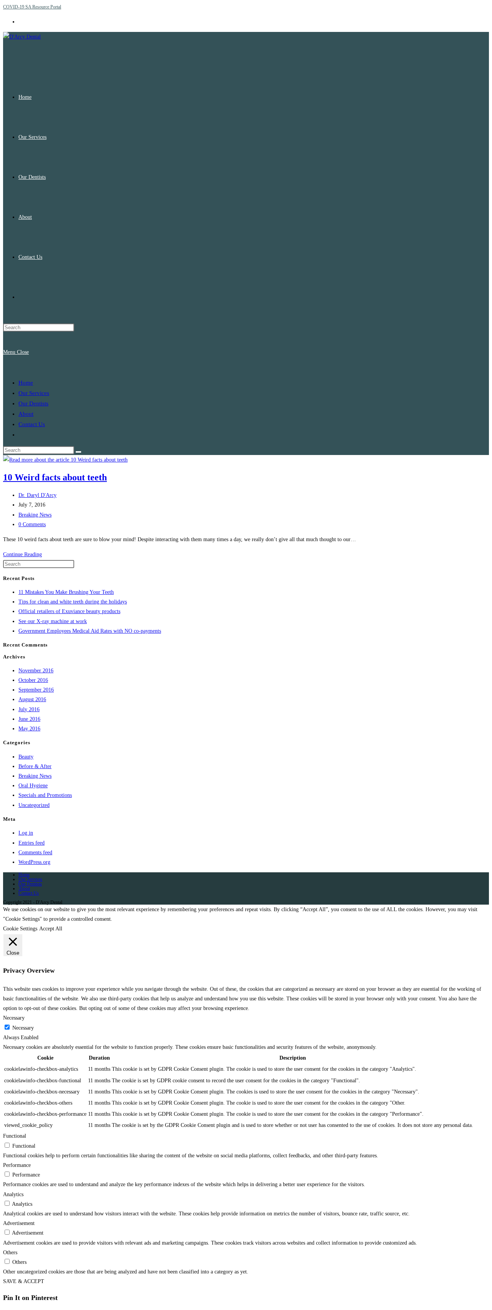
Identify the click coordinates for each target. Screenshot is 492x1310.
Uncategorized (34, 805)
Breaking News (35, 515)
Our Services (33, 393)
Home (25, 383)
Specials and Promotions (45, 795)
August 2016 (32, 699)
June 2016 (29, 719)
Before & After (35, 766)
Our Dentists (33, 403)
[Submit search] (78, 452)
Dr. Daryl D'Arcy (37, 495)
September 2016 (36, 690)
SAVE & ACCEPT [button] (23, 1281)
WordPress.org (34, 862)
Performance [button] (17, 1165)
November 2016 (35, 670)
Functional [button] (14, 1136)
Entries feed (31, 843)
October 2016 (33, 680)
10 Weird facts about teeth (55, 477)
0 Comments (32, 524)
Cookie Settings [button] (20, 929)
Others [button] (10, 1252)
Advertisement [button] (19, 1223)
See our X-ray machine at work (52, 621)
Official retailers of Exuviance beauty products (69, 611)
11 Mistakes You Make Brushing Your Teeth (66, 592)
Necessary (23, 1028)
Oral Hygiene (33, 785)
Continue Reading (22, 554)
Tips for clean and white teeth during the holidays (72, 602)
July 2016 (29, 709)
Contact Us (31, 424)
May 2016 (29, 729)
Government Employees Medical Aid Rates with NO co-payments (89, 631)
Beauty (25, 757)
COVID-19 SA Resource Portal (32, 7)
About (25, 414)
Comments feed (35, 852)
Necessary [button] (14, 1018)
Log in (25, 833)
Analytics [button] (13, 1194)
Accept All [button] (50, 929)
